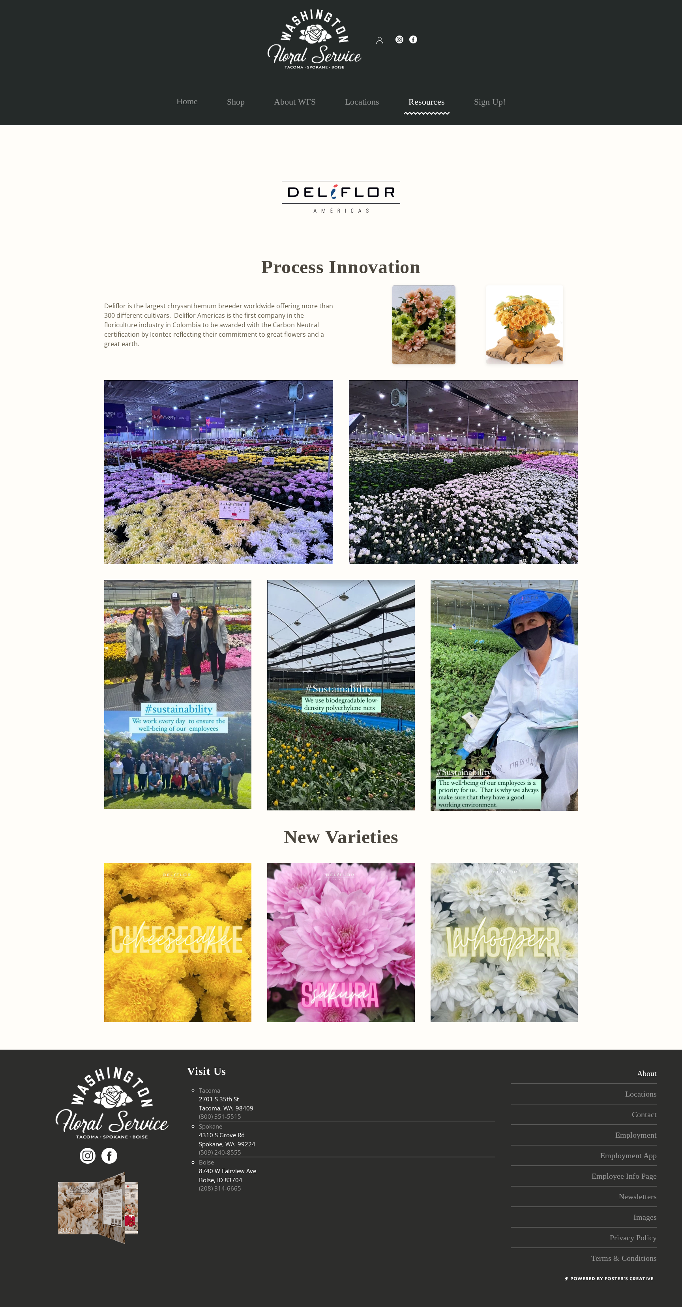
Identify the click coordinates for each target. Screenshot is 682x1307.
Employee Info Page (624, 1176)
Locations (362, 102)
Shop (236, 102)
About (647, 1073)
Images (645, 1217)
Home (187, 101)
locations (641, 1093)
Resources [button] (426, 102)
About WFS (295, 102)
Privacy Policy (633, 1237)
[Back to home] (314, 39)
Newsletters (638, 1196)
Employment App (628, 1155)
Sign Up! (490, 102)
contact (644, 1114)
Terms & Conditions (624, 1258)
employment (636, 1135)
